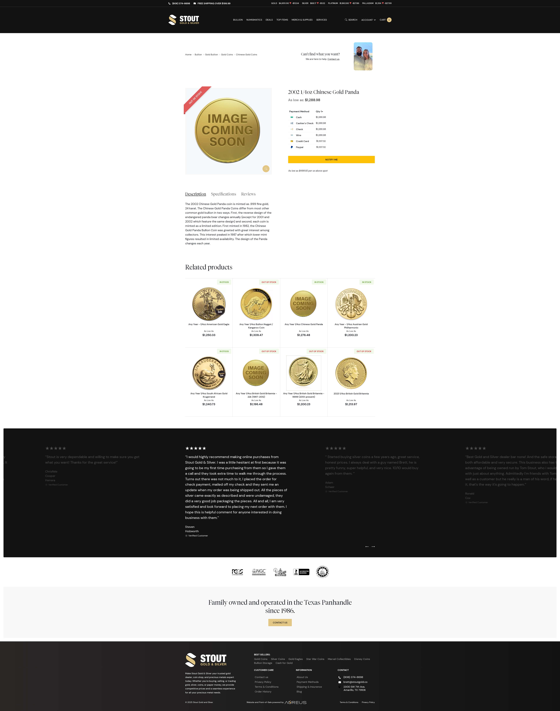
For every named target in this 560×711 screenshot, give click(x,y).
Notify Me (331, 159)
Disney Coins (362, 659)
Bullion (238, 19)
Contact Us (280, 622)
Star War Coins (315, 659)
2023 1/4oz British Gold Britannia (351, 393)
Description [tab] (195, 194)
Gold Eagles (295, 659)
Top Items (282, 19)
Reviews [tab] (248, 194)
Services (321, 19)
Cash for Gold (284, 663)
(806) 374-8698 (181, 3)
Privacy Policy (263, 682)
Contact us (333, 59)
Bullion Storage (263, 663)
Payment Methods (308, 682)
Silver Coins (278, 659)
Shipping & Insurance (309, 686)
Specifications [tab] (223, 194)
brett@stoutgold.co (355, 682)
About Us (302, 677)
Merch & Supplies (302, 19)
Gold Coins (260, 659)
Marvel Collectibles (339, 659)
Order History (263, 691)
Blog (299, 691)
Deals (269, 19)
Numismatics (254, 19)
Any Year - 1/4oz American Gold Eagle (208, 324)
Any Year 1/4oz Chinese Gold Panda (304, 324)
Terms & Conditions (267, 686)
